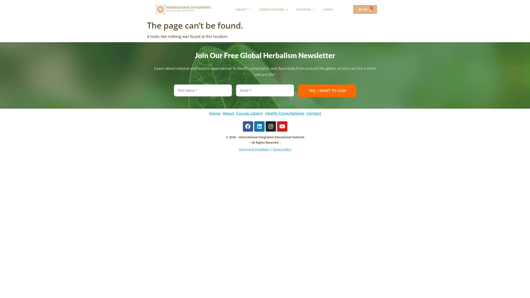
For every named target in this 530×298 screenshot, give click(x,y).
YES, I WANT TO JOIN (327, 91)
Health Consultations (284, 113)
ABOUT (241, 9)
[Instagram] (271, 126)
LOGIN (328, 9)
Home (214, 113)
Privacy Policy (282, 149)
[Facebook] (248, 126)
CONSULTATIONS (271, 9)
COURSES (303, 9)
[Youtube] (282, 126)
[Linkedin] (259, 126)
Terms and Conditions (254, 149)
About (228, 113)
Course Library (249, 113)
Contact (313, 113)
